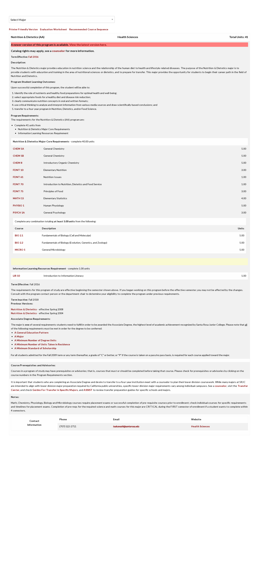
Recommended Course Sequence (88, 29)
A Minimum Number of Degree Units (35, 340)
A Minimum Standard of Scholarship (35, 348)
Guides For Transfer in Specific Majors (55, 389)
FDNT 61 (18, 176)
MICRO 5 (20, 249)
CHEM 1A (18, 148)
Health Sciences (200, 426)
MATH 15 (18, 198)
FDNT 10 (18, 169)
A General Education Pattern (31, 332)
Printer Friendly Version (23, 29)
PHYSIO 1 (18, 205)
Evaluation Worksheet (53, 29)
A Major (19, 336)
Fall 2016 (33, 56)
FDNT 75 (18, 191)
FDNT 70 (18, 184)
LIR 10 (16, 275)
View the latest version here (87, 44)
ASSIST (88, 389)
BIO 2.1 (19, 235)
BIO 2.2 (19, 242)
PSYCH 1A (19, 212)
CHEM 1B (18, 155)
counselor (58, 50)
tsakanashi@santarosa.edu (126, 426)
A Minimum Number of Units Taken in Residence (42, 344)
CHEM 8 (17, 162)
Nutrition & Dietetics (24, 309)
